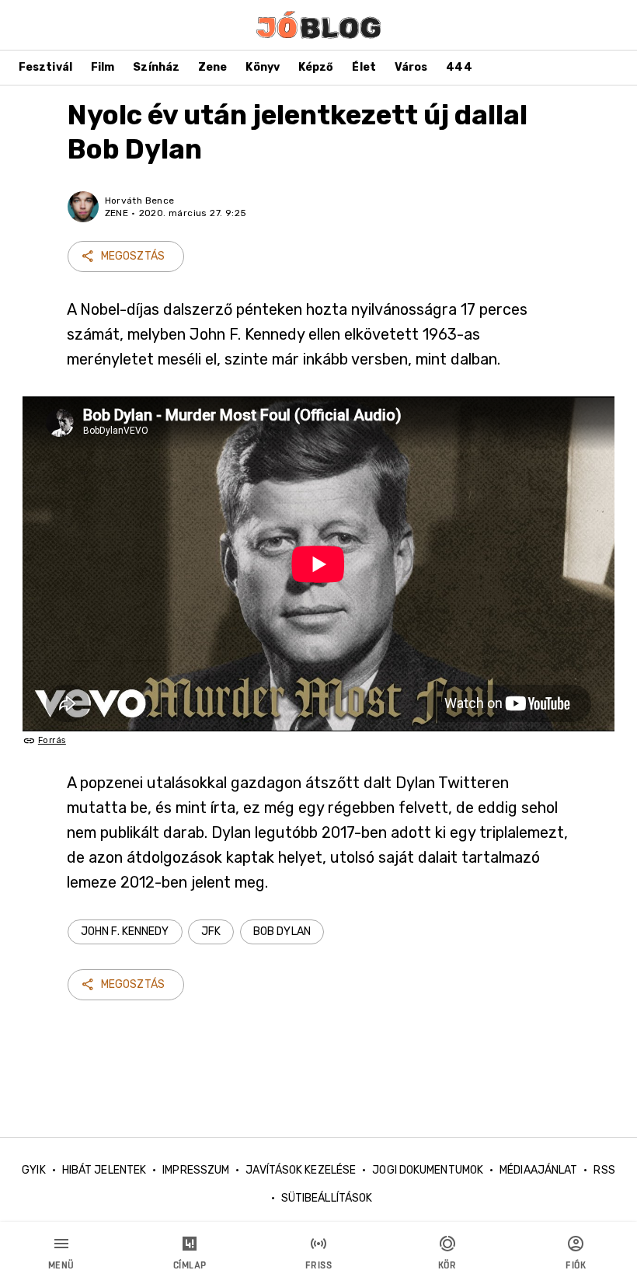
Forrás (52, 740)
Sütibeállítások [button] (327, 1198)
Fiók (576, 1265)
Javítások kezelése (300, 1170)
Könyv (262, 67)
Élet (363, 67)
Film (102, 67)
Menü (61, 1265)
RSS (603, 1170)
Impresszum (195, 1170)
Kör (447, 1265)
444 (459, 67)
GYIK (33, 1170)
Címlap (190, 1265)
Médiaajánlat (538, 1170)
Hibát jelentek (104, 1170)
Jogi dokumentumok (427, 1170)
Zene (212, 67)
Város (411, 67)
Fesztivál (45, 67)
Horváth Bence (140, 200)
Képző (316, 67)
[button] (125, 931)
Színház (156, 67)
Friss (318, 1265)
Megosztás (133, 256)
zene (117, 213)
